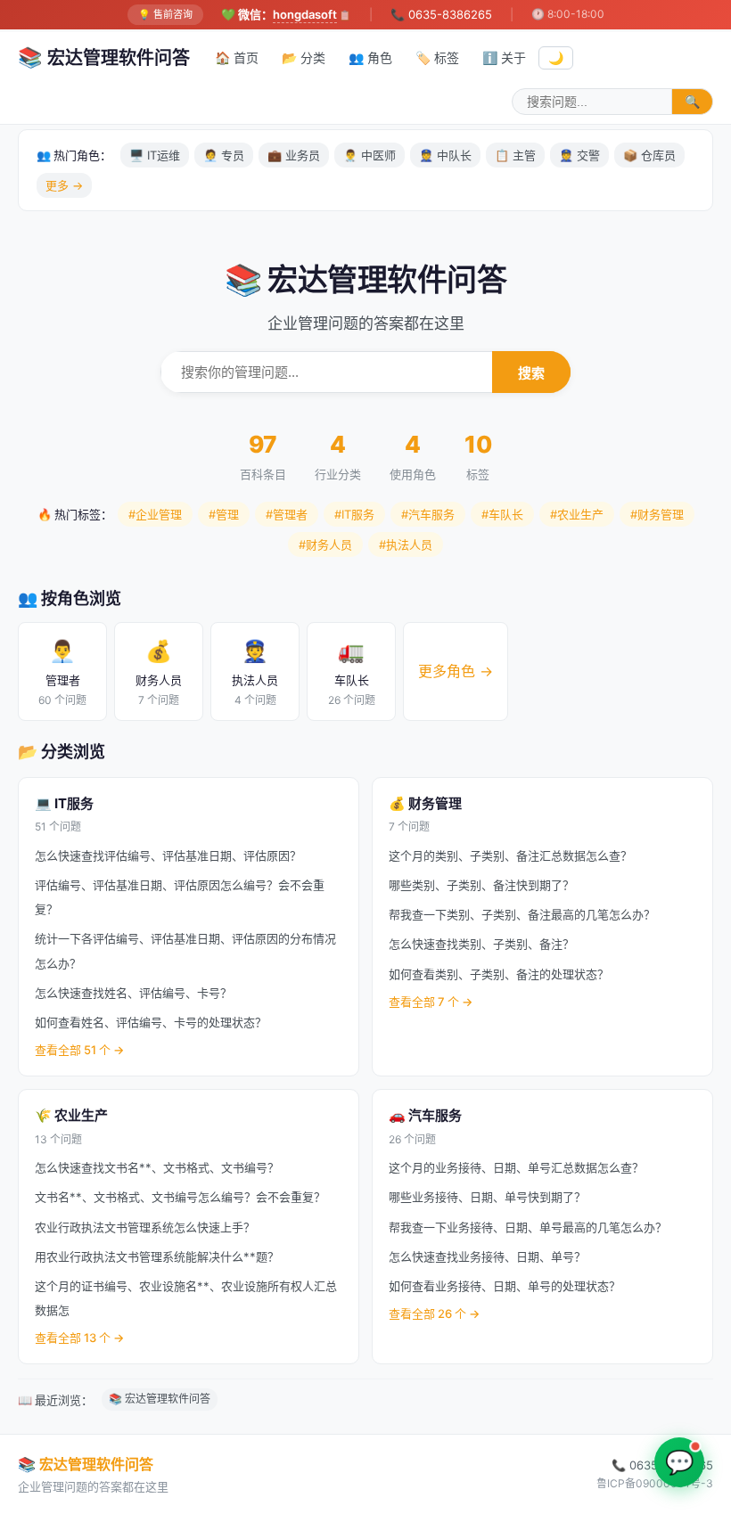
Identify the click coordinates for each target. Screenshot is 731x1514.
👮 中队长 (445, 155)
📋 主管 (515, 155)
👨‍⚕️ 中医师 (369, 155)
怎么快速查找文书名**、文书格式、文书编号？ (157, 1167)
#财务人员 (325, 544)
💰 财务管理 (425, 803)
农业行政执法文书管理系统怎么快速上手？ (145, 1227)
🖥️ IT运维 (154, 155)
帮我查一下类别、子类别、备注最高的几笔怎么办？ (522, 914)
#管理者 (287, 514)
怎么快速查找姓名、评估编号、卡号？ (133, 993)
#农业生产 (577, 514)
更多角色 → (455, 671)
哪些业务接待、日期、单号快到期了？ (487, 1197)
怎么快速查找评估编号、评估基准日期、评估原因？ (168, 855)
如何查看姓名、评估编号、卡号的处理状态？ (151, 1022)
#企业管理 (155, 514)
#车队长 (502, 514)
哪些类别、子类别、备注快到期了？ (481, 885)
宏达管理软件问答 (104, 57)
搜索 (531, 373)
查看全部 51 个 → (79, 1050)
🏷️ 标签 (437, 57)
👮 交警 (579, 155)
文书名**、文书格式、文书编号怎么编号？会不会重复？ (180, 1197)
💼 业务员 (293, 155)
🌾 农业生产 (71, 1115)
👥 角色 (370, 57)
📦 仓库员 (649, 155)
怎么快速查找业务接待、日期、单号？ (487, 1256)
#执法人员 (405, 544)
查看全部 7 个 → (430, 1001)
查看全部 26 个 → (434, 1313)
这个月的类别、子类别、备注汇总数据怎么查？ (510, 855)
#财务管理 (657, 514)
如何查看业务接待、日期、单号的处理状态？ (504, 1286)
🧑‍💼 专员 (223, 155)
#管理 (224, 514)
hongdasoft (305, 14)
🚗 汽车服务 (425, 1115)
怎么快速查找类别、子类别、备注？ (481, 944)
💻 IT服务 (64, 803)
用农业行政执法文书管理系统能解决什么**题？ (157, 1256)
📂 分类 (303, 57)
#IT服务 (354, 514)
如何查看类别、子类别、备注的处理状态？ (499, 974)
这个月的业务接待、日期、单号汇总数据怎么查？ (516, 1167)
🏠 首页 (237, 57)
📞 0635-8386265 (441, 14)
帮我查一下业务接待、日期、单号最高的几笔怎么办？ (528, 1227)
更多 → (64, 185)
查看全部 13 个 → (79, 1337)
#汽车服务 (428, 514)
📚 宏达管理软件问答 (159, 1398)
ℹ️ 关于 (504, 57)
